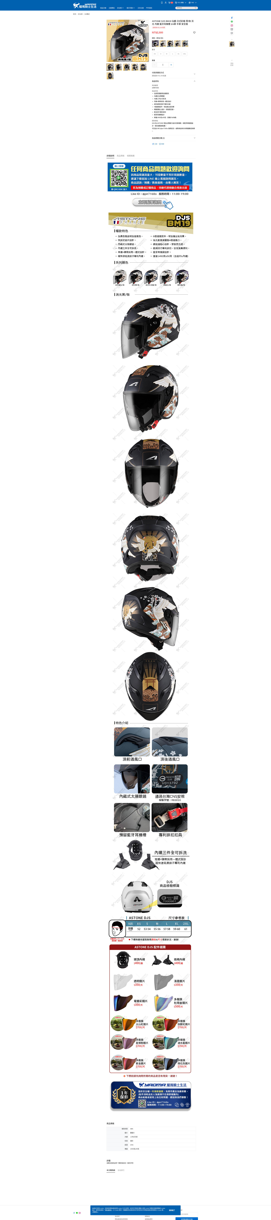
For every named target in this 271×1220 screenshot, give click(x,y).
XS (155, 54)
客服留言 (147, 1216)
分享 (155, 144)
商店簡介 (117, 1216)
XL (178, 54)
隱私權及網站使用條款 (121, 1219)
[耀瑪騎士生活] (85, 5)
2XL (184, 54)
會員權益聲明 (148, 1219)
